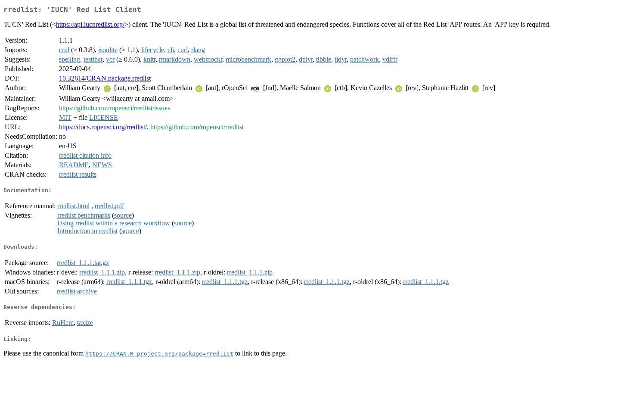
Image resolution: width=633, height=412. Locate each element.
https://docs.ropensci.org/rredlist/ (103, 127)
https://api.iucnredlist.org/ (90, 24)
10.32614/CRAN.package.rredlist (105, 78)
